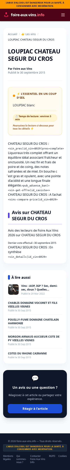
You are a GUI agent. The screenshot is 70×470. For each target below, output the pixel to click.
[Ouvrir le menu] (63, 15)
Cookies (62, 456)
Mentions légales (8, 458)
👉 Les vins (28, 34)
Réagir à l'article (35, 408)
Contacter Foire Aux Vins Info (37, 459)
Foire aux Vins (22, 68)
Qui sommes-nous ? (21, 459)
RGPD (52, 456)
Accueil (12, 34)
